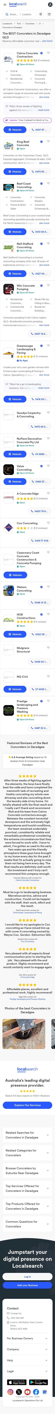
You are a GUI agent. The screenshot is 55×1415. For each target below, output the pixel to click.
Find (19, 23)
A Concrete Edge (27, 977)
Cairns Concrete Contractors (27, 880)
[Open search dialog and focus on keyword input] (5, 14)
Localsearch (7, 23)
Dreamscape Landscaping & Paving (27, 912)
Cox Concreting (27, 941)
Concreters (30, 23)
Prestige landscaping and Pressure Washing (27, 999)
